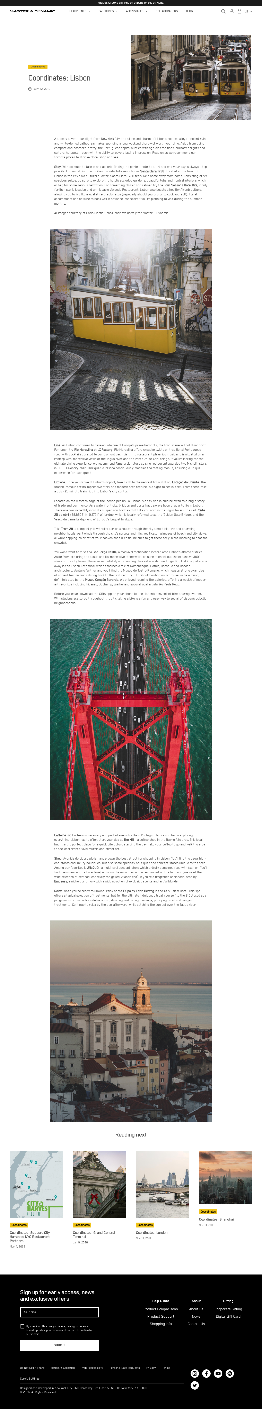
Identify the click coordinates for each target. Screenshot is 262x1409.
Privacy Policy (203, 1392)
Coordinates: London (151, 1233)
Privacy (151, 1368)
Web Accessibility (92, 1368)
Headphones (77, 11)
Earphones (106, 11)
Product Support (160, 1317)
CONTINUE (216, 1367)
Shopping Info (161, 1324)
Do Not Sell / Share (32, 1368)
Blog (189, 11)
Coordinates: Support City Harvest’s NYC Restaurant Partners (30, 1237)
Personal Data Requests (125, 1368)
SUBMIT (59, 1345)
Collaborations (167, 11)
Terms (166, 1368)
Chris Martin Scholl (99, 213)
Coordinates (38, 66)
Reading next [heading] (131, 1135)
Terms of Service (231, 1392)
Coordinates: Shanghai (216, 1219)
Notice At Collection (63, 1368)
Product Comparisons (160, 1309)
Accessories (134, 11)
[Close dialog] (258, 1306)
